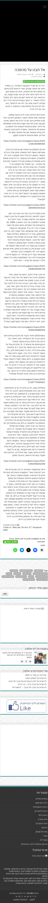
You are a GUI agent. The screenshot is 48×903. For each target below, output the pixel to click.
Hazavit (38, 571)
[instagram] (22, 896)
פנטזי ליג (43, 840)
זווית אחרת (42, 819)
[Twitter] (30, 896)
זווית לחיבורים (21, 577)
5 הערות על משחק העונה (35, 678)
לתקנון (32, 899)
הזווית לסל (42, 815)
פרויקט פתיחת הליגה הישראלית (34, 844)
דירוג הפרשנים (41, 803)
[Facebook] (33, 896)
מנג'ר (45, 836)
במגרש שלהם (41, 799)
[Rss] (35, 896)
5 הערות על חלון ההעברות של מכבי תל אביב (27, 681)
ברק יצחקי (27, 574)
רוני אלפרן (39, 74)
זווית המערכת (41, 823)
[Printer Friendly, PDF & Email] (10, 542)
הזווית (9, 574)
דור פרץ (17, 574)
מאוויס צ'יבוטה (8, 577)
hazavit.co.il (26, 571)
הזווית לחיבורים (36, 77)
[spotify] (19, 896)
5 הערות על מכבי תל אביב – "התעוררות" (29, 687)
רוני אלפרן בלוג (29, 579)
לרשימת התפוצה (20, 899)
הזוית (31, 577)
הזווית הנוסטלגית (40, 807)
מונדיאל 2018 (41, 832)
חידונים (44, 827)
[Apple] (28, 896)
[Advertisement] (24, 38)
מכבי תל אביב (42, 579)
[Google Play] (17, 896)
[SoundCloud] (24, 896)
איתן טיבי (14, 571)
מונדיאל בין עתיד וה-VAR (35, 675)
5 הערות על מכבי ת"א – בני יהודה (32, 684)
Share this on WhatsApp (35, 81)
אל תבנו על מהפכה (40, 574)
